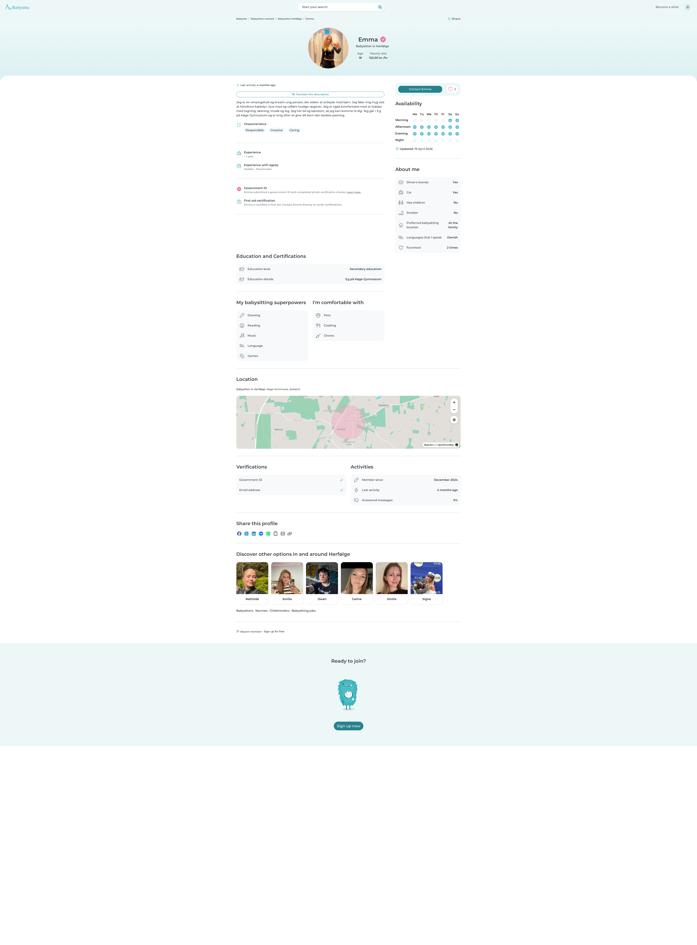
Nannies (261, 610)
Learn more (354, 192)
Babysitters (244, 610)
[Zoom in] (454, 402)
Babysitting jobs (304, 610)
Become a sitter (667, 7)
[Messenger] (261, 533)
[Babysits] (17, 7)
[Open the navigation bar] (687, 7)
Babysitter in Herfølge (372, 46)
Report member (251, 631)
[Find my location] (454, 420)
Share (455, 19)
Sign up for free (274, 631)
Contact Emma (420, 89)
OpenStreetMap (446, 445)
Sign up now (348, 726)
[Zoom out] (454, 409)
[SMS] (275, 533)
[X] (246, 533)
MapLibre (429, 445)
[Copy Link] (289, 533)
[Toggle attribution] (457, 445)
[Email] (283, 533)
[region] (348, 422)
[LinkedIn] (254, 533)
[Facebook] (239, 533)
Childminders (280, 610)
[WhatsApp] (268, 533)
